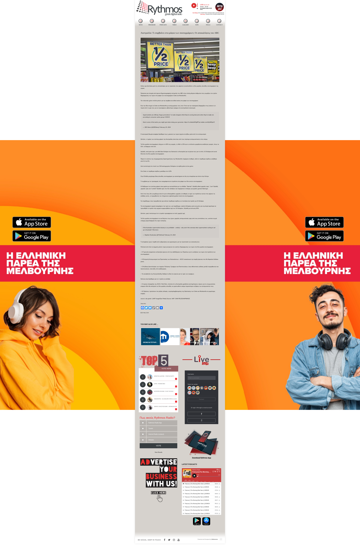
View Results (158, 452)
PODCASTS (163, 25)
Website (151, 440)
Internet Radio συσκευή (156, 434)
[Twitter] (169, 540)
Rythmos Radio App (155, 423)
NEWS (141, 25)
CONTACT (219, 25)
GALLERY (185, 25)
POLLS (208, 25)
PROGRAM (151, 25)
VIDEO (174, 25)
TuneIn (150, 428)
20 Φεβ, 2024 (145, 312)
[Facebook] (164, 540)
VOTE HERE (166, 369)
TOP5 (197, 25)
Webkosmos (215, 539)
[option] (150, 336)
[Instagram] (174, 540)
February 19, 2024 (170, 235)
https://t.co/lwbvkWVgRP (191, 122)
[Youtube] (178, 540)
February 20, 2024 (165, 127)
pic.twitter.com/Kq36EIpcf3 (207, 122)
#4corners (155, 230)
